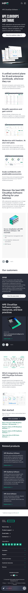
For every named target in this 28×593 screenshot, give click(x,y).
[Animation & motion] (14, 575)
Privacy (4, 583)
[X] (6, 544)
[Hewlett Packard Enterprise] (5, 3)
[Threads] (12, 544)
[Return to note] (18, 512)
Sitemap (15, 584)
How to (5, 527)
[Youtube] (17, 544)
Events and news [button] (6, 558)
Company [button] (4, 550)
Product (7, 530)
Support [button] (4, 554)
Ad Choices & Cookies (20, 583)
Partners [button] (4, 567)
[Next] (7, 261)
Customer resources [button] (7, 563)
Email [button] (5, 533)
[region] (14, 238)
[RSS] (20, 544)
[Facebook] (15, 544)
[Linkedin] (3, 544)
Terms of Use (11, 583)
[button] (21, 3)
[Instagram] (9, 544)
